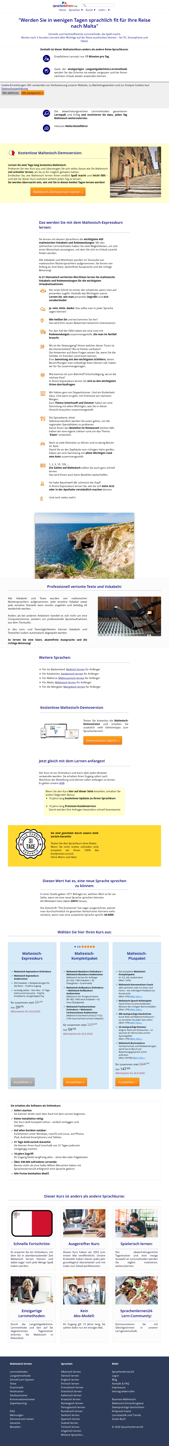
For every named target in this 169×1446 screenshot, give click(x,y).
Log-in (115, 1375)
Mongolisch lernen (74, 686)
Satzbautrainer (19, 1395)
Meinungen (16, 1415)
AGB (61, 783)
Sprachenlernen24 (123, 1371)
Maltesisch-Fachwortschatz (80, 1015)
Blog (114, 1379)
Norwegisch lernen (72, 1403)
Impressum (118, 1387)
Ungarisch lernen (71, 1430)
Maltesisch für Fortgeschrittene (82, 996)
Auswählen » (22, 1082)
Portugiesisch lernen (73, 1407)
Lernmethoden (19, 1371)
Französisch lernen (72, 1387)
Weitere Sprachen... (72, 1434)
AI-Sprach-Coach (121, 1411)
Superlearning (18, 1403)
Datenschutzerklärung (14, 88)
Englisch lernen (70, 1379)
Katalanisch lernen (72, 673)
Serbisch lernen (70, 1415)
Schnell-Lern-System (22, 1379)
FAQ (12, 1411)
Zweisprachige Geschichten (128, 1407)
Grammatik (16, 1387)
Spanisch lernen (70, 1419)
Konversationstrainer (22, 1399)
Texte (13, 1383)
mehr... (102, 9)
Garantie (15, 1422)
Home (62, 9)
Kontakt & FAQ (120, 1383)
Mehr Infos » (136, 996)
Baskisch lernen (75, 669)
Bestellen (15, 1426)
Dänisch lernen (70, 1375)
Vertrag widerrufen (123, 1391)
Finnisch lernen (70, 1383)
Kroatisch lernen (71, 1399)
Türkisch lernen (70, 1426)
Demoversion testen (22, 1419)
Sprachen (74, 9)
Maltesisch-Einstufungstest (128, 1403)
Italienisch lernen (71, 1395)
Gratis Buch (119, 1419)
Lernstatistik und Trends (126, 1415)
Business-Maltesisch (124, 1399)
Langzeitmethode (20, 1375)
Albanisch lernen (71, 1371)
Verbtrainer (17, 1391)
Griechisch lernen (71, 1391)
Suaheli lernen (69, 1422)
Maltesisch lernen (65, 682)
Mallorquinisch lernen (71, 678)
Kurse (89, 9)
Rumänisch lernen (72, 1411)
